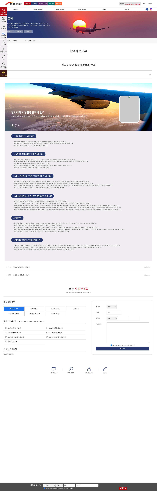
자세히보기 (132, 345)
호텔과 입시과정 (60, 9)
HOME (9, 41)
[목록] (150, 74)
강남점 (27, 4)
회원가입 (150, 4)
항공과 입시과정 (38, 9)
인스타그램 (151, 9)
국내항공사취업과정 (13, 314)
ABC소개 (15, 9)
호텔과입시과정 (34, 309)
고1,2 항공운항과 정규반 (56, 328)
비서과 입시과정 (82, 9)
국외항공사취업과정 (34, 314)
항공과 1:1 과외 (12, 342)
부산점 (58, 4)
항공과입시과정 (14, 309)
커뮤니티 (126, 9)
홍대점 (34, 4)
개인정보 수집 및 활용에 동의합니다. (54, 488)
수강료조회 (28, 31)
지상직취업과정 (55, 314)
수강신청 (19, 31)
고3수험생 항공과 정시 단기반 (57, 337)
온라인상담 (9, 31)
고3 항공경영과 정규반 (14, 332)
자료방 (104, 9)
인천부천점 (43, 4)
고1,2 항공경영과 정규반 (56, 332)
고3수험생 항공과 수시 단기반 (16, 337)
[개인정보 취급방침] (68, 488)
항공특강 (76, 309)
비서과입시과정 (55, 309)
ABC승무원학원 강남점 (13, 3)
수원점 (51, 4)
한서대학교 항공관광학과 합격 (21, 267)
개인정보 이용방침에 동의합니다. (120, 345)
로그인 (144, 4)
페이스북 (147, 9)
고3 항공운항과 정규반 (14, 328)
